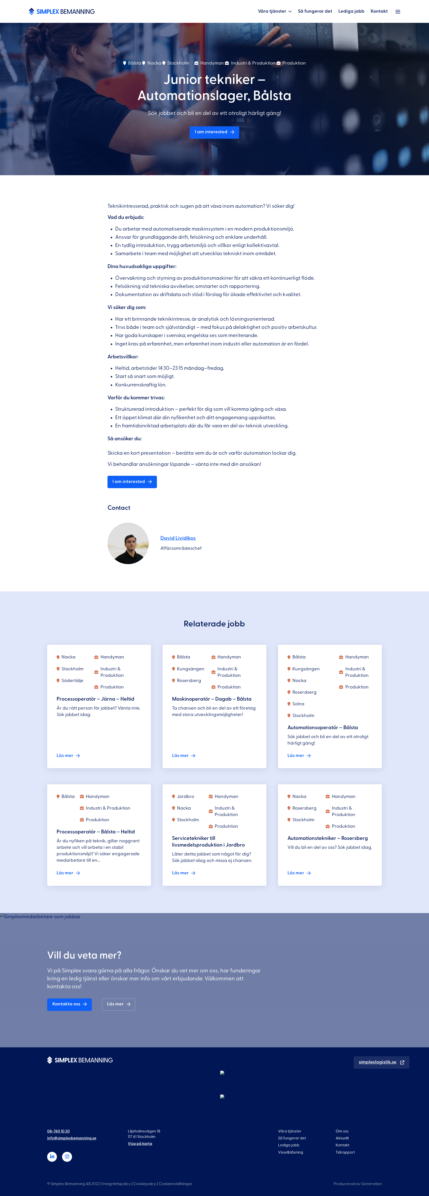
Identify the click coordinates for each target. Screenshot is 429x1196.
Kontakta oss (66, 1004)
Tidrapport (345, 1152)
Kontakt (379, 11)
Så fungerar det (315, 11)
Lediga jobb (351, 11)
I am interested (211, 132)
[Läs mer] (99, 706)
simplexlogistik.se (377, 1061)
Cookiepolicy (144, 1184)
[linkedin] (52, 1157)
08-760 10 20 (58, 1131)
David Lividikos (178, 538)
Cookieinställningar (175, 1184)
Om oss (342, 1131)
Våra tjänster (272, 11)
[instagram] (67, 1157)
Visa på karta (140, 1144)
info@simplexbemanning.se (71, 1138)
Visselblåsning (290, 1152)
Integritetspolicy (116, 1184)
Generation (371, 1184)
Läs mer (115, 1004)
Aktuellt (342, 1138)
